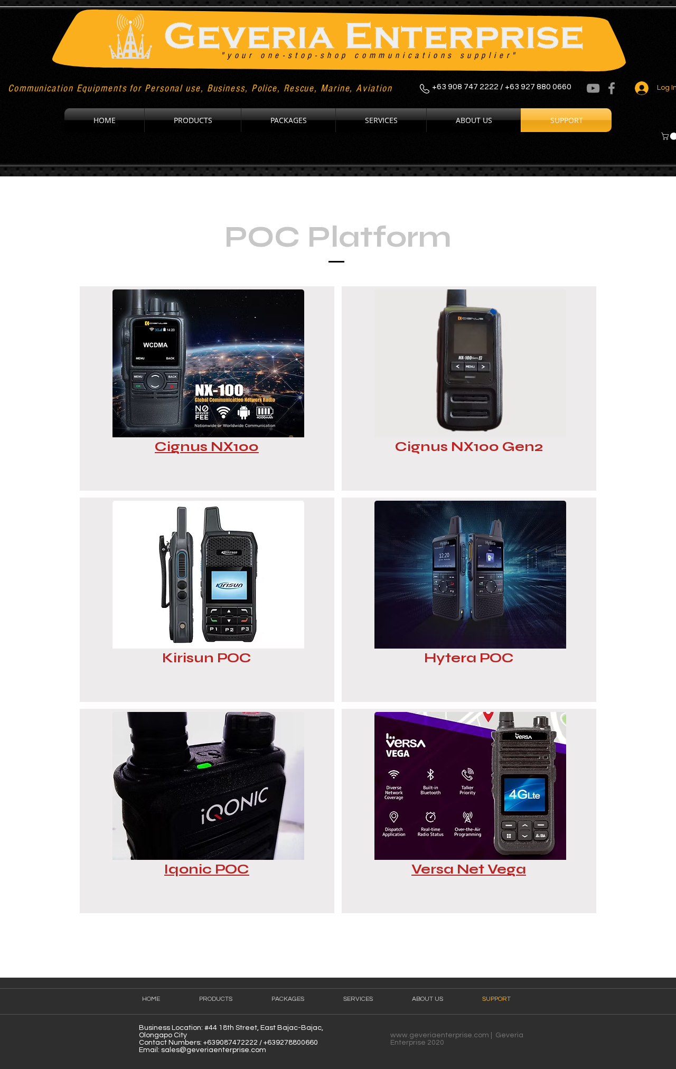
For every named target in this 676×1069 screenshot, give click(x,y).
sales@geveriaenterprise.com (213, 1050)
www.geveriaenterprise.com (439, 1035)
